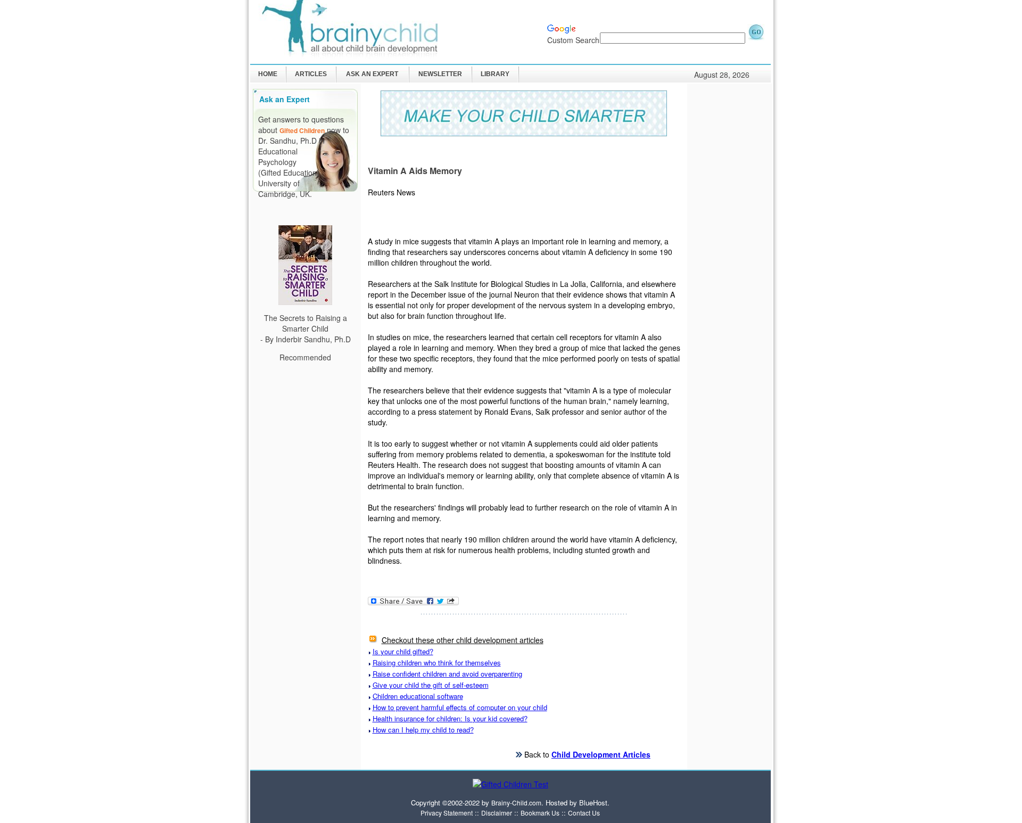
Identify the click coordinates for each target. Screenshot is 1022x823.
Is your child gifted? (403, 651)
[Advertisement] (729, 246)
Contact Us (584, 812)
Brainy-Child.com (516, 802)
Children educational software (418, 696)
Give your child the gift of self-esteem (431, 685)
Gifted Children (302, 130)
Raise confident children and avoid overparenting (447, 674)
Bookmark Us (540, 812)
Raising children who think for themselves (437, 662)
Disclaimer (496, 812)
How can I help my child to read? (423, 730)
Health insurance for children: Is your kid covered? (450, 718)
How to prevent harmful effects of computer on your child (460, 707)
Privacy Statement (447, 812)
